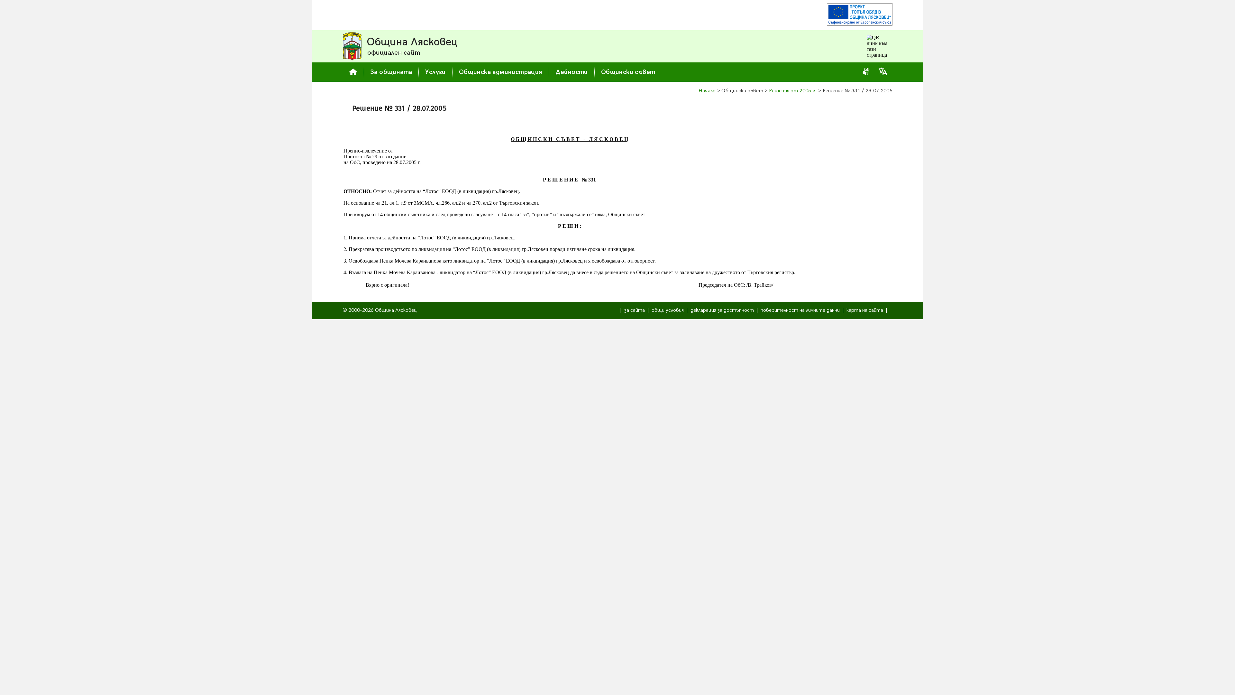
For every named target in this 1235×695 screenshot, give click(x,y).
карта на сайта (864, 310)
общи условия (668, 310)
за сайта (634, 310)
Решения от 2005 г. (793, 91)
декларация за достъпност (722, 310)
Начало (707, 91)
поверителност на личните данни (800, 310)
